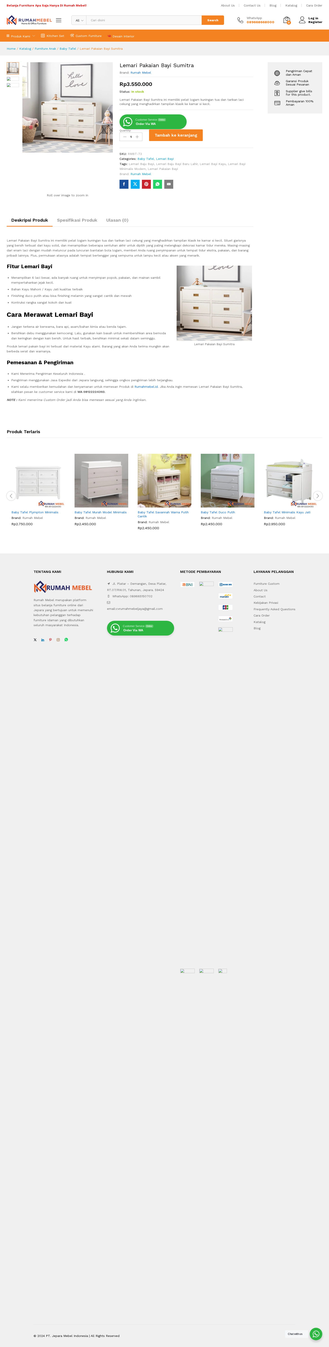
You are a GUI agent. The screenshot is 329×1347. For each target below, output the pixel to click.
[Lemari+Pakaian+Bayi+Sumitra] (135, 184)
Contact (260, 596)
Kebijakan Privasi (266, 602)
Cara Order (314, 5)
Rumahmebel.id (146, 386)
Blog (272, 5)
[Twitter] (35, 640)
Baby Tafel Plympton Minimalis (34, 512)
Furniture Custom (267, 583)
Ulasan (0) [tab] (117, 220)
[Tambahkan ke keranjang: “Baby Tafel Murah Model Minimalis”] (96, 505)
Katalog (291, 5)
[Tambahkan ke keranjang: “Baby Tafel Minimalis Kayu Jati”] (285, 505)
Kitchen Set (55, 35)
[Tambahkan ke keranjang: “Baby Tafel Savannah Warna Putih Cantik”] (159, 505)
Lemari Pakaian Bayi (163, 169)
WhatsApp (254, 18)
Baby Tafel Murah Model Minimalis (101, 512)
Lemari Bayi (165, 159)
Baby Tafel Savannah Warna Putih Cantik (163, 514)
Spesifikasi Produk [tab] (77, 220)
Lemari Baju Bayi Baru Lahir (177, 164)
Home (11, 48)
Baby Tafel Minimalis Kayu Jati (287, 512)
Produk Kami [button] (20, 36)
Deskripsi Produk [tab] (29, 220)
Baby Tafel (68, 48)
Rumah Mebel (140, 72)
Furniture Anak (45, 48)
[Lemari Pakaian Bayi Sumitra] (124, 184)
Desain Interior (123, 36)
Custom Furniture (89, 35)
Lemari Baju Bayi (141, 164)
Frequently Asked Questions (274, 609)
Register (315, 22)
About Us (228, 5)
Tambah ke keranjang (176, 135)
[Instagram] (58, 640)
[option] (38, 493)
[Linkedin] (43, 640)
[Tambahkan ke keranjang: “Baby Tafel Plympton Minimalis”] (33, 505)
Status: (125, 91)
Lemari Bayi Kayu (213, 164)
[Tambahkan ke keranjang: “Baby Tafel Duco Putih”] (222, 505)
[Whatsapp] (66, 640)
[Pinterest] (50, 640)
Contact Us (252, 5)
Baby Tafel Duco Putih (218, 512)
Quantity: (125, 130)
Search (212, 20)
